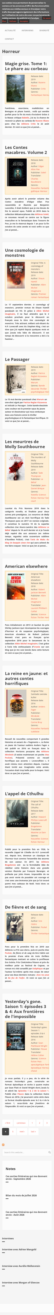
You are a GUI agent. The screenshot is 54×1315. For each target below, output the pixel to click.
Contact (9, 39)
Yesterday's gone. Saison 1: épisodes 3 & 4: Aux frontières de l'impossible (25, 1009)
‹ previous (20, 1123)
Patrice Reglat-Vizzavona (35, 402)
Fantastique (36, 95)
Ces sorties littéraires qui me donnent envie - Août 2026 (26, 1213)
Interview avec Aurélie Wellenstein (21, 1266)
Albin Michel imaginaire (26, 643)
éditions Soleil (41, 214)
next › (22, 1131)
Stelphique (37, 968)
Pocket (44, 927)
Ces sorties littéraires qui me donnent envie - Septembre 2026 (26, 1177)
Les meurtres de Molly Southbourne (25, 444)
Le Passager (17, 359)
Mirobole (35, 716)
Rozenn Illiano (42, 120)
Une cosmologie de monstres (24, 252)
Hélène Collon (37, 1055)
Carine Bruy (36, 722)
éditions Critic (28, 123)
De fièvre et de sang (25, 907)
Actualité (10, 30)
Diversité (44, 30)
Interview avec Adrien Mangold (19, 1249)
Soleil (43, 172)
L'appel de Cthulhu (24, 793)
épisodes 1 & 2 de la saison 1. (33, 1090)
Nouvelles (35, 188)
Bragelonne (36, 826)
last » (33, 1131)
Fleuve (44, 1049)
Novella (34, 494)
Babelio (25, 117)
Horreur (46, 95)
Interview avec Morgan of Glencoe (20, 1282)
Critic (43, 88)
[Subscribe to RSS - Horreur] (27, 1145)
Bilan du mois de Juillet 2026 (21, 1195)
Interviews (27, 30)
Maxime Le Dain (38, 832)
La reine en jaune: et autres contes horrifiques (26, 678)
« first (7, 1123)
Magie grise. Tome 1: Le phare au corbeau (26, 66)
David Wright (41, 1046)
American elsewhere (26, 566)
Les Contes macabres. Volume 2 (26, 149)
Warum (34, 382)
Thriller (40, 617)
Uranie (37, 646)
